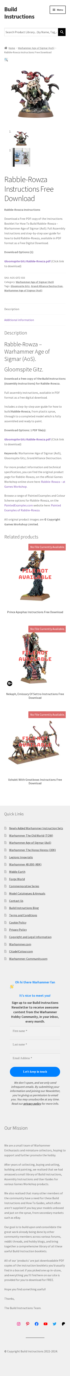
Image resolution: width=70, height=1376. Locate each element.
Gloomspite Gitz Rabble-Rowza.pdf (27, 261)
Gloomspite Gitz (20, 286)
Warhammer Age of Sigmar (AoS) (36, 48)
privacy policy (32, 1103)
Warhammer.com (20, 944)
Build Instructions (19, 12)
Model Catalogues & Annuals (27, 893)
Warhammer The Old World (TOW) (31, 835)
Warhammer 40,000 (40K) (25, 864)
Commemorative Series (24, 886)
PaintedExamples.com (18, 505)
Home (12, 48)
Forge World (17, 879)
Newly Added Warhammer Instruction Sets (36, 828)
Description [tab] (11, 309)
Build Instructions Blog (24, 908)
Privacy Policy (18, 929)
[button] (6, 59)
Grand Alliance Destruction (47, 286)
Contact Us (16, 901)
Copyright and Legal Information (30, 937)
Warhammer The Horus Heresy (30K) (32, 850)
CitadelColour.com (21, 951)
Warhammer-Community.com (28, 959)
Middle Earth (17, 872)
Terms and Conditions (23, 915)
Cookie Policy (17, 922)
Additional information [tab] (19, 320)
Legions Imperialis (21, 857)
